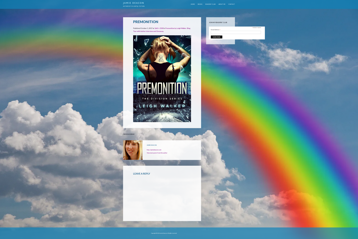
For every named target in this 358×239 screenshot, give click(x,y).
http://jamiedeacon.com (154, 150)
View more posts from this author (157, 153)
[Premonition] (162, 37)
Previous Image (128, 134)
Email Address (215, 30)
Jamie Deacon (133, 3)
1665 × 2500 (158, 28)
